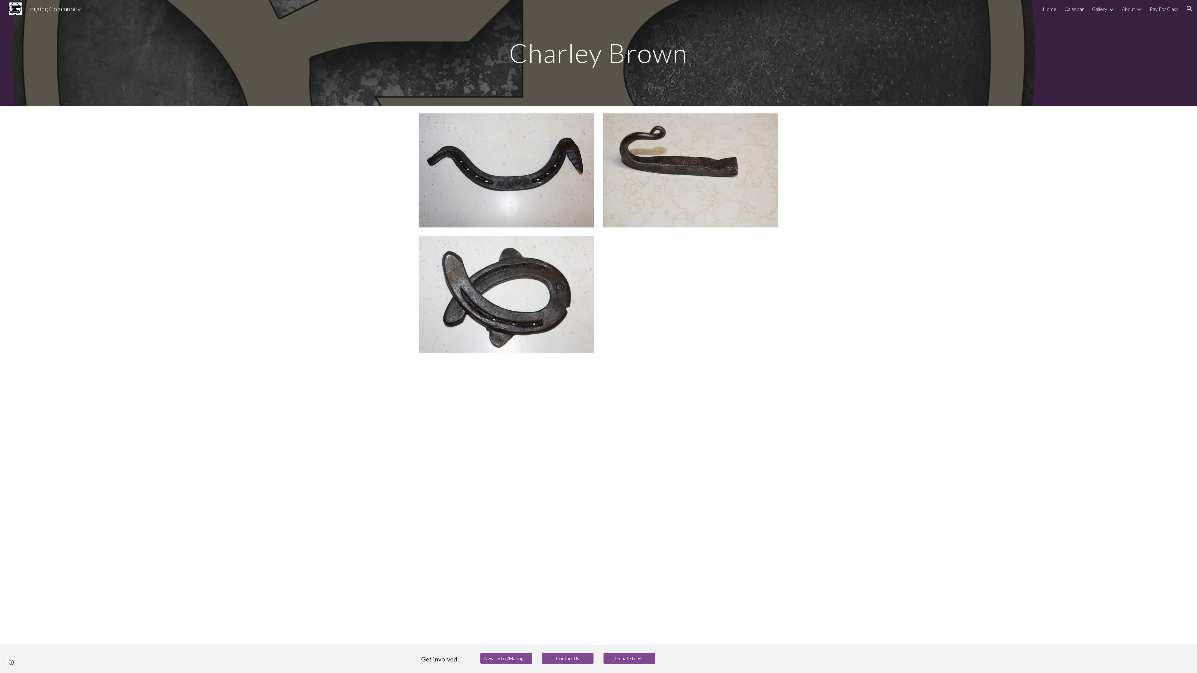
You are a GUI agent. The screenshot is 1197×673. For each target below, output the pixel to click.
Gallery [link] (1099, 9)
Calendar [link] (1074, 9)
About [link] (1128, 9)
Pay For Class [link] (1164, 9)
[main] (598, 53)
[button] (1189, 8)
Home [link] (1049, 9)
